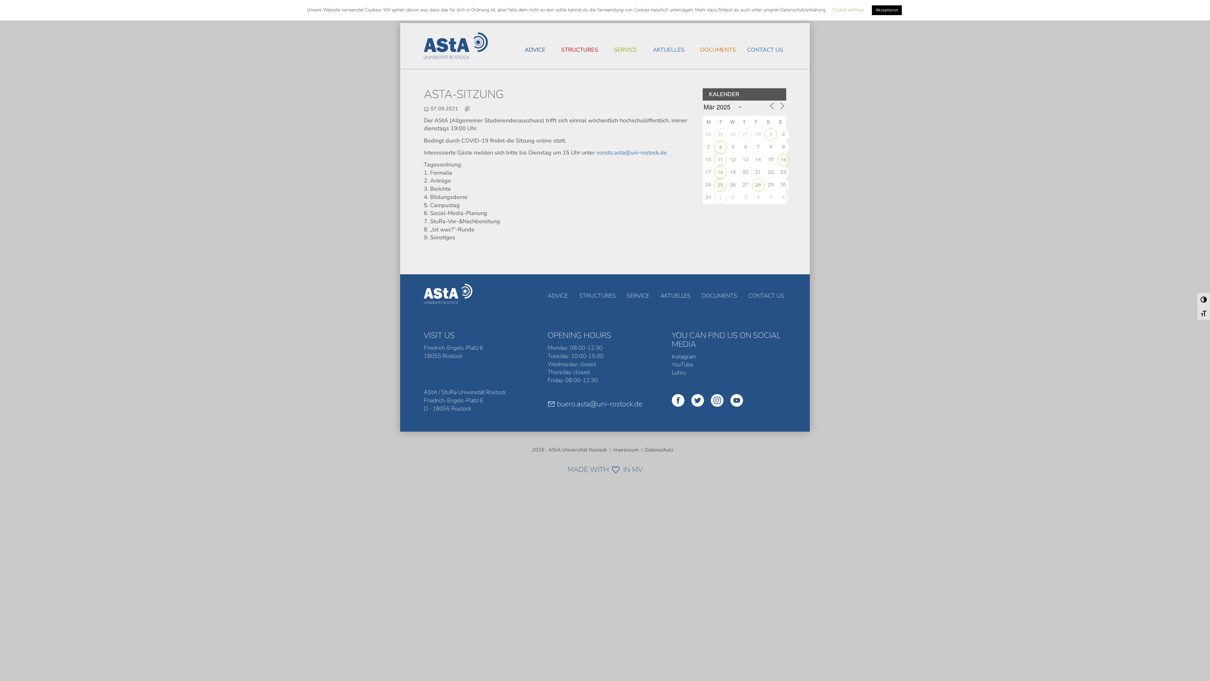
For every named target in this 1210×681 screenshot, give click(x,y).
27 (745, 134)
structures (579, 50)
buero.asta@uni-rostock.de (599, 403)
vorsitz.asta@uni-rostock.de (631, 152)
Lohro (679, 372)
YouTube (682, 364)
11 (720, 159)
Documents (718, 50)
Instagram (684, 356)
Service (625, 50)
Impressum (626, 449)
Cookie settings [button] (848, 10)
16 (783, 159)
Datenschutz (659, 449)
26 (733, 134)
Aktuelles (668, 50)
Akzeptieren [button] (887, 10)
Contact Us (765, 50)
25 (720, 134)
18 (720, 172)
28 (758, 184)
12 (733, 159)
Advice (535, 50)
